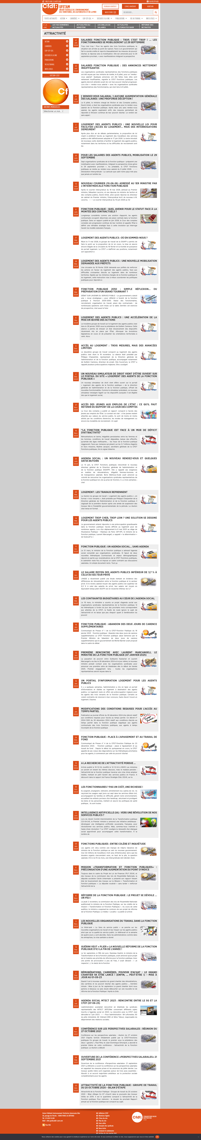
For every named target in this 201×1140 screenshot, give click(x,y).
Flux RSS (48, 1125)
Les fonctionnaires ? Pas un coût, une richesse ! (112, 787)
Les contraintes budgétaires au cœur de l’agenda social (118, 598)
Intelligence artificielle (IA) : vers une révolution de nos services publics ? (119, 813)
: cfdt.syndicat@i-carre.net (52, 1121)
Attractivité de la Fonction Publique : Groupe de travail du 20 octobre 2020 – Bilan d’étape (119, 1086)
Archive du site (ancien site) (108, 1133)
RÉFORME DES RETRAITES (147, 26)
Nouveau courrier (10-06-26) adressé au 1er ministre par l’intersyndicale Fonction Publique (119, 184)
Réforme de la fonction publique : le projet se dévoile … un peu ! (119, 896)
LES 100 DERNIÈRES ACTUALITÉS (60, 26)
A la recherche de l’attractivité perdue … (108, 763)
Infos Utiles (150, 18)
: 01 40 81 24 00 (48, 1118)
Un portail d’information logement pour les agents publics (119, 681)
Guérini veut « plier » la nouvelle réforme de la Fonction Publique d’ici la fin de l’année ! (119, 947)
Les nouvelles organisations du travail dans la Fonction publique (119, 922)
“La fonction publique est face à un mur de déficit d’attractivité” (119, 431)
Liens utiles (102, 1123)
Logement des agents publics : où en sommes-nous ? (114, 238)
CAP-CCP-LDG (87, 18)
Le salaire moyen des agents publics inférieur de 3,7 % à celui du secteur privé (119, 573)
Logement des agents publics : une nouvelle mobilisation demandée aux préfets (119, 262)
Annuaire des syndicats (106, 1126)
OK (157, 1137)
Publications (120, 18)
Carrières (74, 18)
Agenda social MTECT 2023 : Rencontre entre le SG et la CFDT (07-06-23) (119, 1001)
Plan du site (102, 1121)
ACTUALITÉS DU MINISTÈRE (83, 26)
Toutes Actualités (50, 18)
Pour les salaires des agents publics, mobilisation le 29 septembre (119, 156)
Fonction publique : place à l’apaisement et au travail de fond (119, 738)
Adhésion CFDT (103, 1113)
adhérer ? (110, 6)
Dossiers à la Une (103, 18)
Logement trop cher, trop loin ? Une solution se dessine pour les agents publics (119, 519)
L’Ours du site (103, 1118)
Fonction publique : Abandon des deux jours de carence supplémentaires (119, 625)
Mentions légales (104, 1116)
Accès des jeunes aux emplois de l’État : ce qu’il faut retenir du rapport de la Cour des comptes (119, 405)
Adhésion (150, 6)
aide (157, 1)
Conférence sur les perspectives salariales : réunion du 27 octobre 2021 (119, 1030)
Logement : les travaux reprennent (104, 492)
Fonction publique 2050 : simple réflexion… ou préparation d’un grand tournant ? (119, 290)
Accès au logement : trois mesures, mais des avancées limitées (119, 346)
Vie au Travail (135, 18)
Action (62, 18)
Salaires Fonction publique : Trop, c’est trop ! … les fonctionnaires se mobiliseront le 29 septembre (119, 41)
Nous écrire (102, 1128)
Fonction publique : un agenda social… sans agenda (115, 546)
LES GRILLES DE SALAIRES (104, 26)
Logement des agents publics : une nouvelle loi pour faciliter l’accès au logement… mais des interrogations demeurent (119, 127)
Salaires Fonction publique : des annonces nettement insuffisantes (119, 66)
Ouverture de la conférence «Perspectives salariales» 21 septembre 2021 (119, 1058)
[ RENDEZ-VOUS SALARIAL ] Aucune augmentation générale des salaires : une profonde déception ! (119, 97)
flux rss (151, 1)
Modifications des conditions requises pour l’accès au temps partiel (119, 710)
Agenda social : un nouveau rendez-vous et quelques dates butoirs (119, 459)
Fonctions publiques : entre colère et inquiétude (113, 844)
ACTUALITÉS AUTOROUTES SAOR (125, 26)
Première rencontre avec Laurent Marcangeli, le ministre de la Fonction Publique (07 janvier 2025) (119, 653)
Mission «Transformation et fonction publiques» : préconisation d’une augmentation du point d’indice (119, 868)
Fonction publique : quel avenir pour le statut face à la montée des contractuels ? (119, 210)
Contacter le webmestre (106, 1131)
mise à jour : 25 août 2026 (53, 1)
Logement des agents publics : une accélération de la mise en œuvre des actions (119, 318)
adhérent (130, 6)
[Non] (198, 1137)
